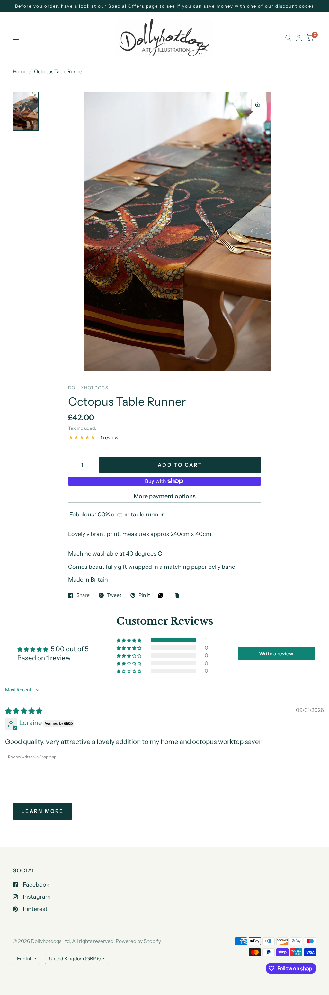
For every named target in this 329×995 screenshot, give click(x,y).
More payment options (165, 496)
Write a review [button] (276, 653)
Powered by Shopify (138, 941)
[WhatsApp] (162, 595)
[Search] (288, 38)
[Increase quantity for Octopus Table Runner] (91, 465)
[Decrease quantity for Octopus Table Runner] (73, 465)
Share (83, 595)
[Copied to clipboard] (178, 596)
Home (20, 71)
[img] (23, 711)
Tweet (114, 595)
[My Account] (299, 38)
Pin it (144, 595)
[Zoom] (257, 105)
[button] (129, 640)
